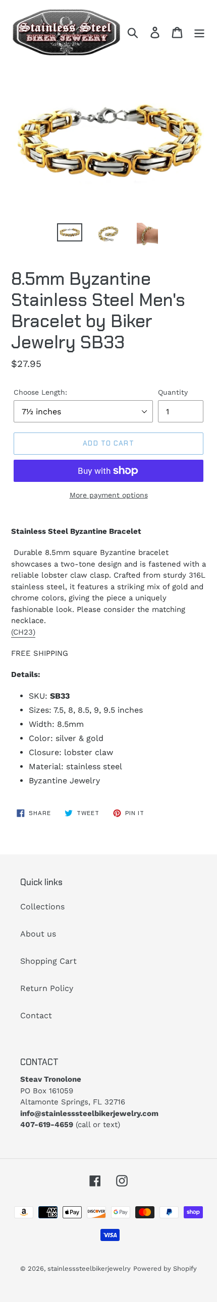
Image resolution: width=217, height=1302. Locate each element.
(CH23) (23, 632)
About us (38, 934)
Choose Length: (40, 392)
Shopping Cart (48, 961)
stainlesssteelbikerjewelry (89, 1268)
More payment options (109, 495)
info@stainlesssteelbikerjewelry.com (89, 1113)
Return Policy (46, 988)
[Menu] (199, 32)
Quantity (173, 392)
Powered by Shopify (165, 1268)
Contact (36, 1015)
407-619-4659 (46, 1124)
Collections (42, 906)
